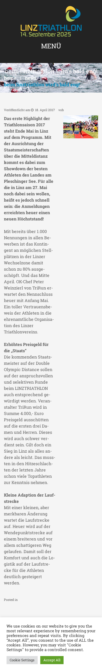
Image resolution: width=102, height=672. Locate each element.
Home (10, 78)
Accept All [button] (51, 660)
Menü (51, 46)
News (30, 78)
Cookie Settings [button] (22, 660)
